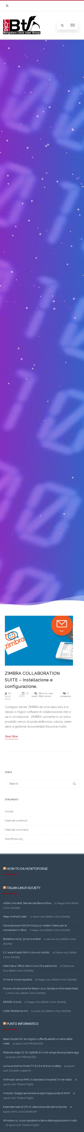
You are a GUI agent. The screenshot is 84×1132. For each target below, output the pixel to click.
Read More (11, 736)
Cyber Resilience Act (15, 1010)
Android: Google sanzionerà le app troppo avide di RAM (36, 1093)
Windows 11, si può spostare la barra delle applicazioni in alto (40, 1120)
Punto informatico (23, 1024)
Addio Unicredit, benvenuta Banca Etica (27, 903)
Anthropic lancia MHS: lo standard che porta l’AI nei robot (37, 1079)
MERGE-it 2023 (12, 1001)
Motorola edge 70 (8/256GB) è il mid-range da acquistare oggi (41, 1052)
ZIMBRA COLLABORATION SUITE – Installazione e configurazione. (32, 680)
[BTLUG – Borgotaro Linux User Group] (21, 38)
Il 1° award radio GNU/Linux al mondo (26, 952)
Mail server (45, 696)
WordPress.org (14, 838)
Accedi (9, 811)
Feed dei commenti (17, 829)
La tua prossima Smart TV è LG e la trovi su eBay (32, 1065)
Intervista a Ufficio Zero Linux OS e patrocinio (30, 965)
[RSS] (7, 6)
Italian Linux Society (23, 888)
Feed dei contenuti (16, 820)
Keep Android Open (15, 916)
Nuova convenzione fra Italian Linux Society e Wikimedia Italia (40, 988)
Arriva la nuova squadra (17, 979)
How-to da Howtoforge (27, 869)
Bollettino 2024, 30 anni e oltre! (22, 938)
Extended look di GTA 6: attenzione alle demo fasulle (35, 1106)
